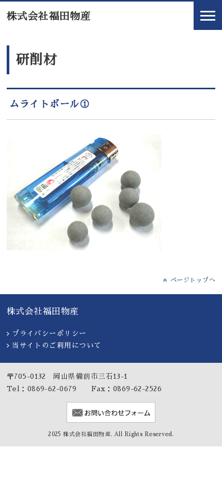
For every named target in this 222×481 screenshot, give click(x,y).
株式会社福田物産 (49, 16)
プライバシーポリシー (49, 333)
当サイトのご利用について (56, 345)
